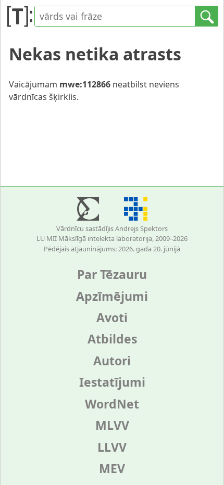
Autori (112, 360)
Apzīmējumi (112, 296)
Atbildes (112, 338)
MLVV (112, 425)
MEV (112, 468)
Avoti (112, 317)
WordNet (112, 403)
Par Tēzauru (112, 274)
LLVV (112, 447)
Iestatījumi (112, 382)
